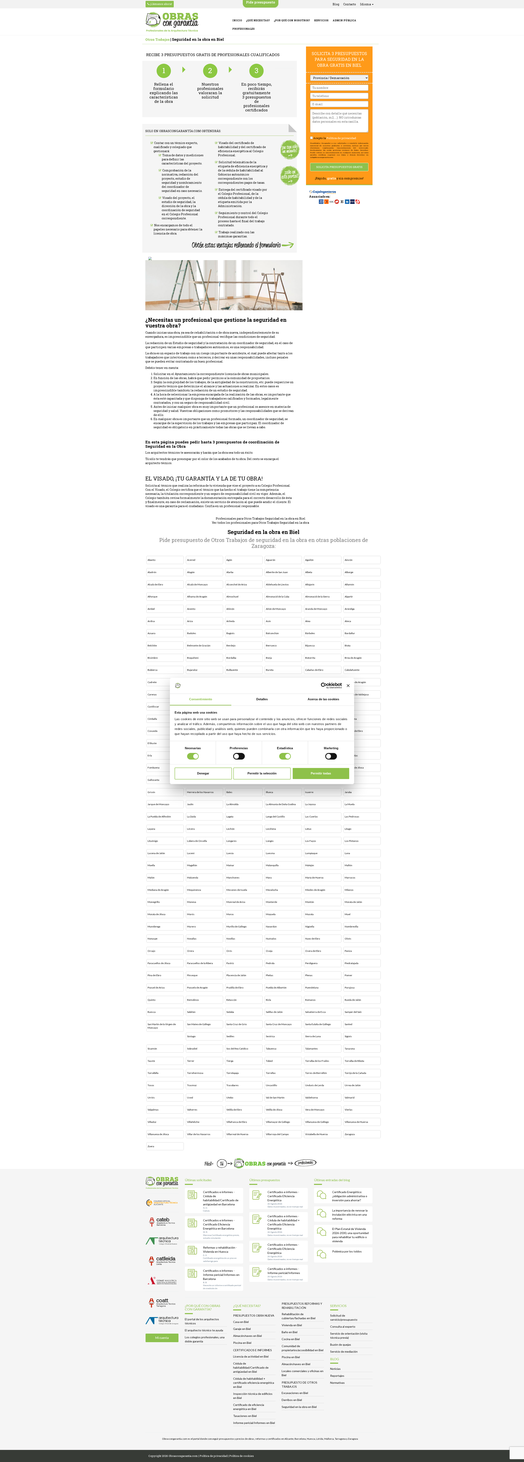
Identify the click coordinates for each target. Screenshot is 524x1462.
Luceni (190, 853)
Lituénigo (153, 840)
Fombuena (153, 767)
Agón (229, 559)
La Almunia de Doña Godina (281, 804)
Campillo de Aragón (355, 682)
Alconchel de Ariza (236, 584)
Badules (191, 633)
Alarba (229, 572)
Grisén (151, 792)
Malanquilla (272, 865)
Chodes (349, 706)
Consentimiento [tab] (200, 699)
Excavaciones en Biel (295, 1393)
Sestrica (270, 1036)
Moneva (191, 901)
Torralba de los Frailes (317, 1060)
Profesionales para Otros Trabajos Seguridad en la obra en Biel (260, 518)
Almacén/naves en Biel (247, 1335)
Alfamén (349, 584)
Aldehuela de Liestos (277, 584)
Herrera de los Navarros (200, 792)
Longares (231, 840)
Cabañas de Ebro (314, 669)
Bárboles (310, 633)
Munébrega (154, 926)
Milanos (349, 889)
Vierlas (348, 1109)
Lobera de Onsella (197, 840)
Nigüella (309, 926)
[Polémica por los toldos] (322, 1254)
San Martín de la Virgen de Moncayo (162, 1026)
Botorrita (310, 657)
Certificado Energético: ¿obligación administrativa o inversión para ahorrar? (349, 1196)
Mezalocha (272, 889)
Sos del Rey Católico (237, 1048)
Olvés (348, 938)
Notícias (335, 1368)
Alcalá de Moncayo (197, 584)
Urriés (151, 1097)
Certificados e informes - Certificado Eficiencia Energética (283, 1196)
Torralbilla (153, 1072)
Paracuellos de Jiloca (159, 963)
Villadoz (152, 1121)
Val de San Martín (275, 1097)
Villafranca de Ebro (236, 1121)
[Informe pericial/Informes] (257, 1272)
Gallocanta (153, 779)
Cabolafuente (352, 669)
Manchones (232, 877)
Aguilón (309, 559)
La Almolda (232, 804)
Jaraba (348, 792)
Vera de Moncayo (314, 1109)
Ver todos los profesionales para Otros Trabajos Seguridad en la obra (260, 523)
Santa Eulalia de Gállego (318, 1024)
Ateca (348, 621)
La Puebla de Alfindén (159, 816)
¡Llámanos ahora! (160, 4)
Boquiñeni (193, 657)
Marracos (350, 877)
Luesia (230, 853)
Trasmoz (192, 1085)
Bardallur (350, 633)
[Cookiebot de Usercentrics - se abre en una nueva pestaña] (324, 686)
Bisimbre (153, 657)
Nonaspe (152, 938)
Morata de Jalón (353, 901)
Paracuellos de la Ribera (200, 963)
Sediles (230, 1036)
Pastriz (230, 963)
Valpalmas (153, 1109)
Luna (347, 853)
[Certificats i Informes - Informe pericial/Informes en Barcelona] (193, 1274)
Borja (269, 657)
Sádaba (230, 1011)
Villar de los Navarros (198, 1134)
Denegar (203, 773)
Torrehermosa (195, 1072)
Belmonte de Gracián (198, 645)
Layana (151, 828)
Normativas (337, 1382)
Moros (230, 914)
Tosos (151, 1085)
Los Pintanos (352, 840)
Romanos (310, 999)
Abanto (151, 559)
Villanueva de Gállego (317, 1121)
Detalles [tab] (262, 699)
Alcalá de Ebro (155, 584)
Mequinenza (194, 889)
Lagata (229, 816)
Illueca (269, 792)
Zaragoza (350, 1134)
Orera (190, 950)
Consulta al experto (342, 1326)
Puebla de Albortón (276, 987)
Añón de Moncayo (276, 608)
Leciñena (271, 828)
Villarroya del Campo (277, 1134)
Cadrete (152, 682)
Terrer (190, 1060)
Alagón (191, 572)
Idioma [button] (366, 4)
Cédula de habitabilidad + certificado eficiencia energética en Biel (253, 1382)
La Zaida (191, 816)
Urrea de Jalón (353, 1085)
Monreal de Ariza (235, 901)
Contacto (349, 4)
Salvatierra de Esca (315, 1011)
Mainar (230, 865)
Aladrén (152, 572)
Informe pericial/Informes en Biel (254, 1423)
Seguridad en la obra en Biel (299, 1407)
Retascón (231, 999)
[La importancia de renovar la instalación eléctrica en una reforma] (322, 1214)
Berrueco (271, 645)
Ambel (151, 608)
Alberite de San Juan (277, 572)
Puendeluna (311, 987)
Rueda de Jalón (353, 999)
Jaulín (190, 804)
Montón (309, 901)
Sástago (191, 1036)
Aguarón (270, 559)
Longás (270, 840)
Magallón (192, 865)
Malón (151, 877)
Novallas (191, 938)
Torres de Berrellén (316, 1072)
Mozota (309, 914)
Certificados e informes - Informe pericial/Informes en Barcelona (221, 1275)
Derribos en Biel (292, 1400)
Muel (347, 914)
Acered (191, 559)
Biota (347, 645)
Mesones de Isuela (236, 889)
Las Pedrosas (352, 816)
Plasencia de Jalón (236, 975)
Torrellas (271, 1072)
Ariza (190, 621)
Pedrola (270, 963)
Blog (336, 4)
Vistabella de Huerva (316, 1134)
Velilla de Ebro (234, 1109)
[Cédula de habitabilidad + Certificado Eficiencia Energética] (257, 1219)
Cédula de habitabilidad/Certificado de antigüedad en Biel (251, 1367)
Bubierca (152, 669)
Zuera (151, 1146)
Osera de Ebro (313, 950)
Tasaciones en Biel (245, 1416)
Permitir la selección (262, 773)
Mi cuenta (162, 1338)
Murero (191, 926)
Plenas (309, 975)
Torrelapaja (232, 1072)
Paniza (348, 950)
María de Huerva (314, 877)
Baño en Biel (289, 1332)
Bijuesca (310, 645)
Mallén (348, 865)
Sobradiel (192, 1048)
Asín (268, 621)
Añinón (230, 608)
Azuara (151, 633)
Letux (308, 828)
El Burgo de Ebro (354, 730)
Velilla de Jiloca (274, 1109)
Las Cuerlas (311, 816)
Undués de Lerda (314, 1085)
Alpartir (349, 596)
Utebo (229, 1097)
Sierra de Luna (313, 1036)
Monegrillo (154, 901)
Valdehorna (311, 1097)
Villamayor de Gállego (278, 1121)
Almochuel (232, 596)
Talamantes (311, 1048)
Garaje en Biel (242, 1329)
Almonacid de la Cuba (277, 596)
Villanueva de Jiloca (158, 1134)
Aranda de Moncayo (316, 608)
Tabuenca (271, 1048)
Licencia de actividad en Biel (251, 1356)
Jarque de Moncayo (158, 804)
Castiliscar (153, 706)
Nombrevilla (351, 926)
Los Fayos (310, 840)
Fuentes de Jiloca (354, 767)
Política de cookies (241, 1456)
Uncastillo (271, 1085)
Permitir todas (321, 773)
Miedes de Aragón (315, 889)
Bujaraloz (192, 669)
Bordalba (231, 657)
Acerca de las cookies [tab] (323, 699)
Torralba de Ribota (354, 1060)
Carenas (152, 694)
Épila (347, 743)
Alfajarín (309, 584)
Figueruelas (351, 755)
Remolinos (193, 999)
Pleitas (269, 975)
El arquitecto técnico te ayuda (204, 1330)
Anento (191, 608)
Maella (151, 865)
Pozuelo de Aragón (197, 987)
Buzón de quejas (340, 1344)
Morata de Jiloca (156, 914)
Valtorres (192, 1109)
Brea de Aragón (353, 657)
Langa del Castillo (275, 816)
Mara (269, 877)
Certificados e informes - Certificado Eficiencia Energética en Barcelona (219, 1224)
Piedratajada (351, 963)
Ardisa (151, 621)
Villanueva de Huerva (356, 1121)
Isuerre (309, 792)
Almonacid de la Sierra (317, 596)
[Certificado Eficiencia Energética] (257, 1195)
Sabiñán (191, 1011)
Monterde (271, 901)
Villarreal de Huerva (237, 1134)
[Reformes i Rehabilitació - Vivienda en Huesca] (193, 1251)
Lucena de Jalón (156, 853)
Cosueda (152, 730)
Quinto (151, 999)
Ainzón (348, 559)
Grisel (348, 779)
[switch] (239, 756)
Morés (190, 914)
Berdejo (230, 645)
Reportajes (337, 1375)
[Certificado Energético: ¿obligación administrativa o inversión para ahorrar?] (322, 1195)
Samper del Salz (353, 1011)
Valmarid (350, 1097)
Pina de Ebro (154, 975)
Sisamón (152, 1048)
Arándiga (350, 608)
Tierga (229, 1060)
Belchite (152, 645)
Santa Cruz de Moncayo (278, 1024)
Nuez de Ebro (312, 938)
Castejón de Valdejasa (357, 694)
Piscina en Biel (242, 1342)
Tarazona (350, 1048)
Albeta (308, 572)
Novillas (230, 938)
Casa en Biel (241, 1322)
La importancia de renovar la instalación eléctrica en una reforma (350, 1214)
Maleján (309, 865)
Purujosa (350, 987)
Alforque (152, 596)
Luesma (270, 853)
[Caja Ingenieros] (322, 190)
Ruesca (152, 1011)
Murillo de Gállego (236, 926)
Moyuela (271, 914)
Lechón (230, 828)
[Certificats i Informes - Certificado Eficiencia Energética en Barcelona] (193, 1223)
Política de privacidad (341, 138)
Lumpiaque (311, 853)
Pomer (348, 975)
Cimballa (152, 718)
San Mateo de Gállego (199, 1024)
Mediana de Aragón (158, 889)
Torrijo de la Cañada (355, 1072)
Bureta (269, 669)
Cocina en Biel (291, 1339)
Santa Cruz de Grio (236, 1024)
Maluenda (192, 877)
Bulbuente (232, 669)
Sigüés (348, 1036)
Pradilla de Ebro (234, 987)
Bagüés (230, 633)
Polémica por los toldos (347, 1251)
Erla (150, 755)
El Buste (152, 743)
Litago (348, 828)
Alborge (349, 572)
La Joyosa (310, 804)
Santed (348, 1024)
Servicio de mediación (344, 1351)
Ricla (268, 999)
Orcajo (151, 950)
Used (190, 1097)
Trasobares (232, 1085)
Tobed (269, 1060)
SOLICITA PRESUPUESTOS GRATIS (339, 167)
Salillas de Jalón (274, 1011)
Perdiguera (311, 963)
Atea (307, 621)
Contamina (351, 718)
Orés (229, 950)
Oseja (269, 950)
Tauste (151, 1060)
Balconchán (272, 633)
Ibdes (229, 792)
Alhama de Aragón (197, 596)
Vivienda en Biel (292, 1325)
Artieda (230, 621)
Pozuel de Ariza (156, 987)
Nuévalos (271, 938)
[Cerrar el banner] (348, 685)
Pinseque (192, 975)
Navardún (271, 926)
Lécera (191, 828)
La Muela (350, 804)
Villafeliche (193, 1121)
